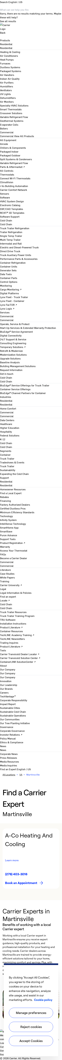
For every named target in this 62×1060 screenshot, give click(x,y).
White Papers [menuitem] (7, 577)
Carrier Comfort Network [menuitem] (13, 189)
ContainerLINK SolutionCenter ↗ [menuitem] (18, 661)
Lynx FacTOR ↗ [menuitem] (8, 304)
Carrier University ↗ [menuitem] (11, 585)
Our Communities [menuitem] (10, 719)
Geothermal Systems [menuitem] (11, 120)
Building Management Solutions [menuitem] (18, 366)
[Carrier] (31, 27)
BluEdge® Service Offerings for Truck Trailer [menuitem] (24, 385)
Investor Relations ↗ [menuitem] (11, 734)
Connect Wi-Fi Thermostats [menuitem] (15, 178)
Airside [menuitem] (4, 144)
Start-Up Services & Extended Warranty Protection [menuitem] (28, 327)
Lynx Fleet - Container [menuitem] (12, 301)
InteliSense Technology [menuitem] (13, 523)
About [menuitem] (3, 665)
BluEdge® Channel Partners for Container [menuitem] (23, 393)
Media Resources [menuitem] (9, 761)
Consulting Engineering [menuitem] (13, 343)
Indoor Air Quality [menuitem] (10, 78)
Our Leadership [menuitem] (8, 685)
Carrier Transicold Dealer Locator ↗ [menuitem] (19, 654)
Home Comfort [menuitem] (8, 408)
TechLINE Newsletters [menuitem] (12, 638)
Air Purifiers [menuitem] (7, 82)
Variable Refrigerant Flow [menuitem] (14, 117)
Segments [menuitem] (5, 451)
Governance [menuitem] (6, 727)
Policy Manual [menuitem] (8, 738)
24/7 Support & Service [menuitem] (13, 339)
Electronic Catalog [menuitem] (10, 205)
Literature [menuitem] (5, 569)
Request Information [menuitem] (11, 370)
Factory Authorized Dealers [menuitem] (15, 504)
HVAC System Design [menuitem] (12, 201)
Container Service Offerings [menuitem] (15, 389)
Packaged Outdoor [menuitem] (10, 155)
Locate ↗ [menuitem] (5, 600)
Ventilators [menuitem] (6, 90)
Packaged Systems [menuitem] (10, 71)
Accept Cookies (31, 1041)
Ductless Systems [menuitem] (10, 67)
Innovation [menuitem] (5, 681)
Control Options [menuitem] (8, 281)
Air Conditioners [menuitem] (9, 55)
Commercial (7, 136)
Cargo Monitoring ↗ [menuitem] (11, 289)
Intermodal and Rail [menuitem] (11, 243)
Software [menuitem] (5, 197)
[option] (31, 858)
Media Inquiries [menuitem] (8, 765)
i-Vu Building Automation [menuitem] (14, 186)
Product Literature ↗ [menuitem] (11, 627)
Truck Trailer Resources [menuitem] (13, 612)
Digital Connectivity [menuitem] (11, 335)
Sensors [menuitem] (4, 193)
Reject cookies (31, 1027)
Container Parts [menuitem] (8, 278)
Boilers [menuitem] (4, 128)
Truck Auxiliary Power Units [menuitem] (15, 255)
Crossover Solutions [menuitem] (11, 113)
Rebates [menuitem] (4, 497)
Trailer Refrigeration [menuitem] (11, 232)
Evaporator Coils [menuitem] (9, 124)
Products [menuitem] (5, 40)
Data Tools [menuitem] (6, 274)
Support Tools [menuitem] (8, 539)
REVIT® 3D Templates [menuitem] (12, 212)
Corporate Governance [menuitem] (12, 730)
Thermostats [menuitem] (7, 174)
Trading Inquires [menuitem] (9, 642)
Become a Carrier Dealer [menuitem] (13, 558)
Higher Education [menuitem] (9, 427)
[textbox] (31, 955)
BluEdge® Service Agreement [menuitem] (16, 331)
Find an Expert (8, 769)
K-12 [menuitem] (2, 439)
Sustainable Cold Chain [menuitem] (13, 711)
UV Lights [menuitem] (5, 94)
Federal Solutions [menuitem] (9, 435)
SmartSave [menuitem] (6, 531)
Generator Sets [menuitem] (8, 270)
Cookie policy (43, 1000)
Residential (6, 48)
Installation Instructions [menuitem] (13, 623)
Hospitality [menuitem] (6, 431)
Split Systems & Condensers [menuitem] (16, 159)
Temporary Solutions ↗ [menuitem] (13, 347)
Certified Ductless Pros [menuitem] (13, 508)
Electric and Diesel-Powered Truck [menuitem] (19, 247)
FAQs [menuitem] (3, 554)
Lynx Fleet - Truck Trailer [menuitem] (14, 297)
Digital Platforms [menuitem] (9, 293)
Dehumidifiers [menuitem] (8, 97)
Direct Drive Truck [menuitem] (10, 251)
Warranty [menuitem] (5, 546)
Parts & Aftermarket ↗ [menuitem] (12, 166)
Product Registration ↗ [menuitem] (12, 543)
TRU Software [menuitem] (7, 619)
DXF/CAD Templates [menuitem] (11, 209)
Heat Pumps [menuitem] (7, 59)
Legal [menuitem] (3, 589)
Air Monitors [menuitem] (7, 101)
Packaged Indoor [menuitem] (9, 151)
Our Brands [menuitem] (6, 688)
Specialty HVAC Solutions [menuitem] (14, 105)
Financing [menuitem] (5, 500)
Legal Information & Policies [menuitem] (15, 592)
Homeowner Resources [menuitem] (13, 489)
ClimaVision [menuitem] (6, 182)
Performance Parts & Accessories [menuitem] (19, 258)
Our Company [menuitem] (7, 677)
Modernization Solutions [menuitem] (13, 354)
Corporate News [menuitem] (9, 754)
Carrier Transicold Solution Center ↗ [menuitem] (20, 658)
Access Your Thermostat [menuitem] (13, 550)
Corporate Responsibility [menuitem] (13, 700)
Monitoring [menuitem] (6, 285)
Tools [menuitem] (3, 650)
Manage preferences (31, 1013)
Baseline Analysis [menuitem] (10, 362)
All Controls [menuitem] (6, 170)
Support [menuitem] (4, 477)
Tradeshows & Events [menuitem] (12, 462)
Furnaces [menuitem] (5, 63)
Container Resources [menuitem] (11, 631)
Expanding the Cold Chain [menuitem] (14, 473)
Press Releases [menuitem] (8, 757)
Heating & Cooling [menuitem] (10, 52)
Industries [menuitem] (5, 396)
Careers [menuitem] (4, 692)
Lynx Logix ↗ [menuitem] (7, 308)
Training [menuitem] (4, 581)
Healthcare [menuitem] (6, 424)
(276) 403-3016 (16, 874)
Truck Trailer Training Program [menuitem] (17, 616)
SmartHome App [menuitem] (9, 527)
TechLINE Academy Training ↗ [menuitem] (17, 635)
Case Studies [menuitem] (7, 573)
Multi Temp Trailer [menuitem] (10, 239)
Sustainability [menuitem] (7, 470)
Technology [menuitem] (6, 516)
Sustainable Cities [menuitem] (10, 707)
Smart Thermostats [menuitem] (11, 109)
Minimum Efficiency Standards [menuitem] (17, 512)
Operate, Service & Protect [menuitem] (14, 324)
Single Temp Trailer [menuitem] (11, 236)
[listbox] (31, 858)
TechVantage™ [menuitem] (8, 696)
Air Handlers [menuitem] (7, 75)
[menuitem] (6, 44)
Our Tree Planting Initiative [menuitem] (15, 723)
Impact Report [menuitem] (8, 704)
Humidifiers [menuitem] (6, 86)
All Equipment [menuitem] (8, 140)
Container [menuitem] (5, 454)
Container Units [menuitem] (8, 266)
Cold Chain (6, 224)
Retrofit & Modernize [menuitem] (11, 350)
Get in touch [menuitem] (6, 373)
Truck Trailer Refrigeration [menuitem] (14, 228)
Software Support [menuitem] (9, 216)
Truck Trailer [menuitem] (7, 458)
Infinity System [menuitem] (8, 520)
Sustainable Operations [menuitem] (13, 715)
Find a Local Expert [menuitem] (10, 493)
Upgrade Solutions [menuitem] (10, 358)
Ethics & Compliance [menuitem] (11, 742)
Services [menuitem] (5, 312)
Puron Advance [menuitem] (8, 535)
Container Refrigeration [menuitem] (13, 262)
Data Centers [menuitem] (7, 420)
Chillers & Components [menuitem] (13, 147)
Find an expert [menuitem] (8, 596)
